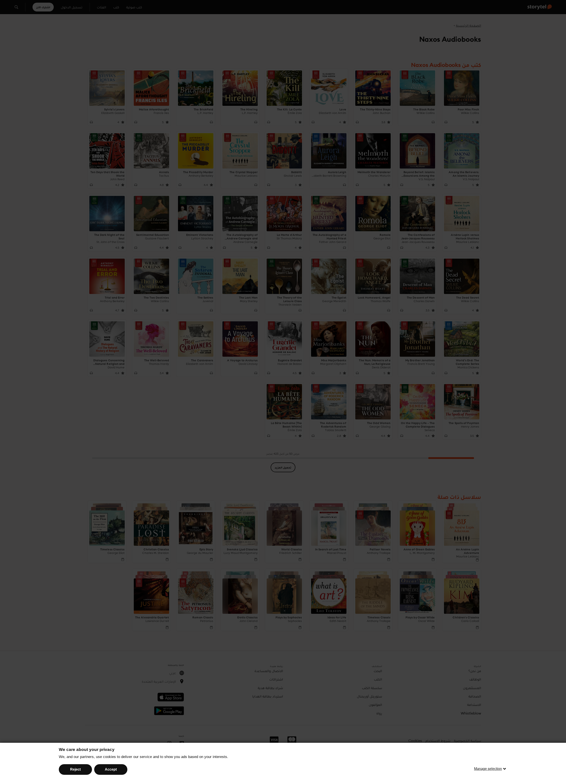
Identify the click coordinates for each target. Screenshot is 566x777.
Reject (75, 769)
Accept (111, 769)
